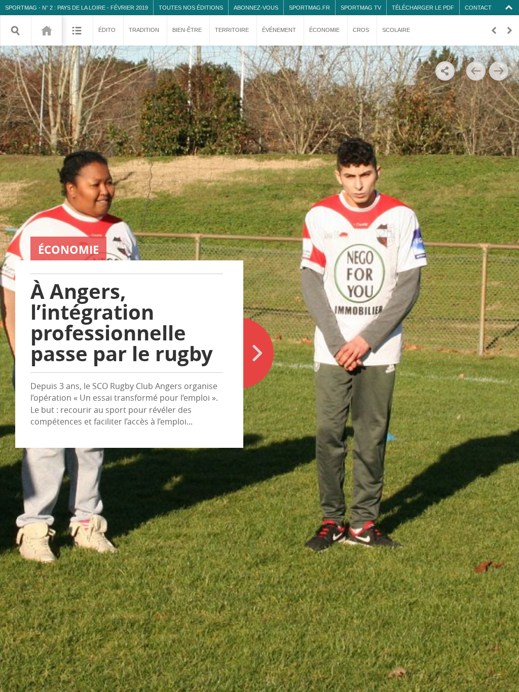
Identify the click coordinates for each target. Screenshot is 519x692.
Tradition (144, 30)
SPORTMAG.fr (309, 8)
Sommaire (77, 30)
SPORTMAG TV (361, 8)
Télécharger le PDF (423, 8)
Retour (493, 30)
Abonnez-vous (256, 8)
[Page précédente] (475, 71)
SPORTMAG (21, 8)
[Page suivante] (499, 71)
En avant (508, 30)
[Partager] (445, 71)
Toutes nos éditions (191, 8)
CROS (361, 30)
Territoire (232, 30)
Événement (279, 30)
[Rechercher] (16, 30)
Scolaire (396, 30)
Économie (324, 30)
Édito (107, 30)
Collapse (510, 7)
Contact (478, 8)
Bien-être (187, 30)
